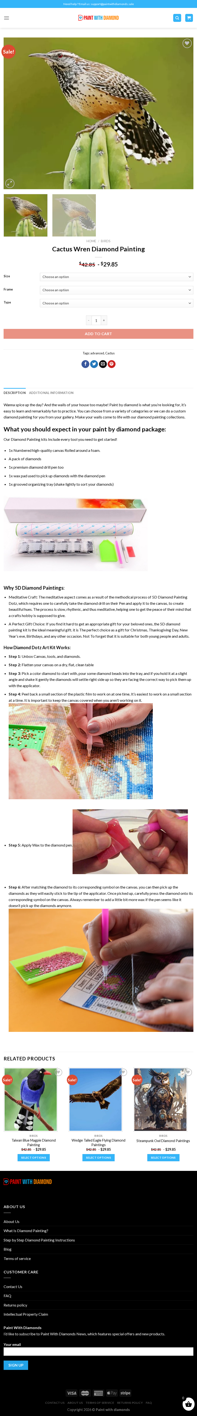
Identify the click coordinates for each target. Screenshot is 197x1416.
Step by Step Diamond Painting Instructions (39, 1240)
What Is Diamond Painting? (26, 1230)
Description (15, 393)
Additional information (51, 393)
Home (91, 241)
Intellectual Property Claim (26, 1314)
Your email (12, 1345)
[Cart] (189, 18)
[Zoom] (10, 183)
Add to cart (98, 333)
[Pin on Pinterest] (112, 364)
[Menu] (6, 18)
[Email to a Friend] (103, 364)
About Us (11, 1221)
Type (7, 302)
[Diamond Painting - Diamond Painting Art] (98, 18)
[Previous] (13, 113)
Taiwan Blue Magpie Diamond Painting (34, 1142)
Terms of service (17, 1258)
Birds (106, 241)
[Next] (183, 113)
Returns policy (15, 1305)
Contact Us (13, 1286)
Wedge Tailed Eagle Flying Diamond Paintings (98, 1142)
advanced (97, 353)
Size (7, 276)
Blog (8, 1249)
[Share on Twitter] (94, 364)
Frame (8, 289)
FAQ (7, 1295)
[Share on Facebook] (85, 364)
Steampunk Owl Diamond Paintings (163, 1141)
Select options (33, 1157)
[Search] (177, 18)
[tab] (15, 393)
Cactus (110, 353)
